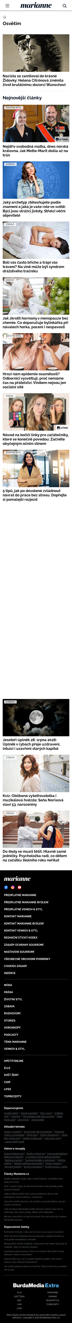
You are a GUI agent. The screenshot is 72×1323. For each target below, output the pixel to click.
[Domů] (36, 5)
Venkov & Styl (14, 1048)
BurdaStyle (52, 1300)
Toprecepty (13, 1096)
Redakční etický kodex (20, 937)
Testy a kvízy (46, 1113)
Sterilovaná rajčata (13, 1160)
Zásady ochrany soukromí (24, 944)
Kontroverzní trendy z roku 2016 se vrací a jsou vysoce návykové (33, 1232)
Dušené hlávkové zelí (14, 1154)
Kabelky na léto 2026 (32, 1138)
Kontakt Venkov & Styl (21, 930)
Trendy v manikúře (12, 1132)
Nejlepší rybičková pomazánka (28, 1163)
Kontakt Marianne (18, 916)
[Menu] (7, 5)
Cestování (15, 1116)
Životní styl (13, 999)
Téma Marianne (15, 1041)
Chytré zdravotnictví (49, 1135)
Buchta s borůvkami (33, 1167)
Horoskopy (12, 1027)
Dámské (53, 1296)
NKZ (19, 1300)
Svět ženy (11, 1075)
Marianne (52, 1292)
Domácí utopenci (53, 1163)
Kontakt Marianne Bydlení (24, 923)
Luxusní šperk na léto (14, 1141)
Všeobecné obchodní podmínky (27, 959)
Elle (7, 1068)
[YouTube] (19, 887)
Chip (7, 1082)
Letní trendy (23, 1120)
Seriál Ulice (32, 1135)
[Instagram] (13, 887)
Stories (9, 1020)
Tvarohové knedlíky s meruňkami (40, 1160)
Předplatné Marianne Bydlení (26, 902)
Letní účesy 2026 (52, 1138)
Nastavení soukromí (19, 951)
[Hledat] (64, 5)
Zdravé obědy (37, 1120)
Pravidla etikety (11, 1113)
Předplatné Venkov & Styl (23, 909)
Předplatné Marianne (20, 895)
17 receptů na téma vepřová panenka (43, 1157)
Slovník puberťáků (29, 1113)
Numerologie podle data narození (38, 1116)
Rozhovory (12, 1013)
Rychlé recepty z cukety (56, 1167)
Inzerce (10, 973)
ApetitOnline (13, 1061)
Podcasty (11, 1034)
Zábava (9, 1006)
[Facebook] (6, 887)
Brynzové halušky (13, 1167)
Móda (8, 985)
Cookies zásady (15, 966)
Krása (8, 992)
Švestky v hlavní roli (35, 1154)
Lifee (7, 1089)
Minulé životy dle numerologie (38, 1132)
